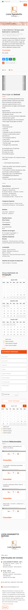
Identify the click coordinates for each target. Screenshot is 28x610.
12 (14, 290)
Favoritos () (24, 1)
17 (8, 292)
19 (14, 292)
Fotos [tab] (4, 70)
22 (24, 292)
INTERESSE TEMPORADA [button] (10, 352)
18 (11, 292)
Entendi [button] (5, 607)
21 (21, 292)
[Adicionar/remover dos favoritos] (24, 447)
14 (21, 290)
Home (3, 23)
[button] (4, 82)
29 (14, 285)
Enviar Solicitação (14, 401)
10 (8, 290)
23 (4, 295)
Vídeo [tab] (11, 70)
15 (24, 290)
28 (11, 285)
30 (17, 285)
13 (17, 290)
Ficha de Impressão (10, 63)
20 (17, 292)
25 (11, 295)
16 (4, 292)
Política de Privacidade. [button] (7, 603)
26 (4, 285)
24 (8, 295)
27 (8, 285)
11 (11, 290)
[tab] (14, 352)
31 (21, 285)
